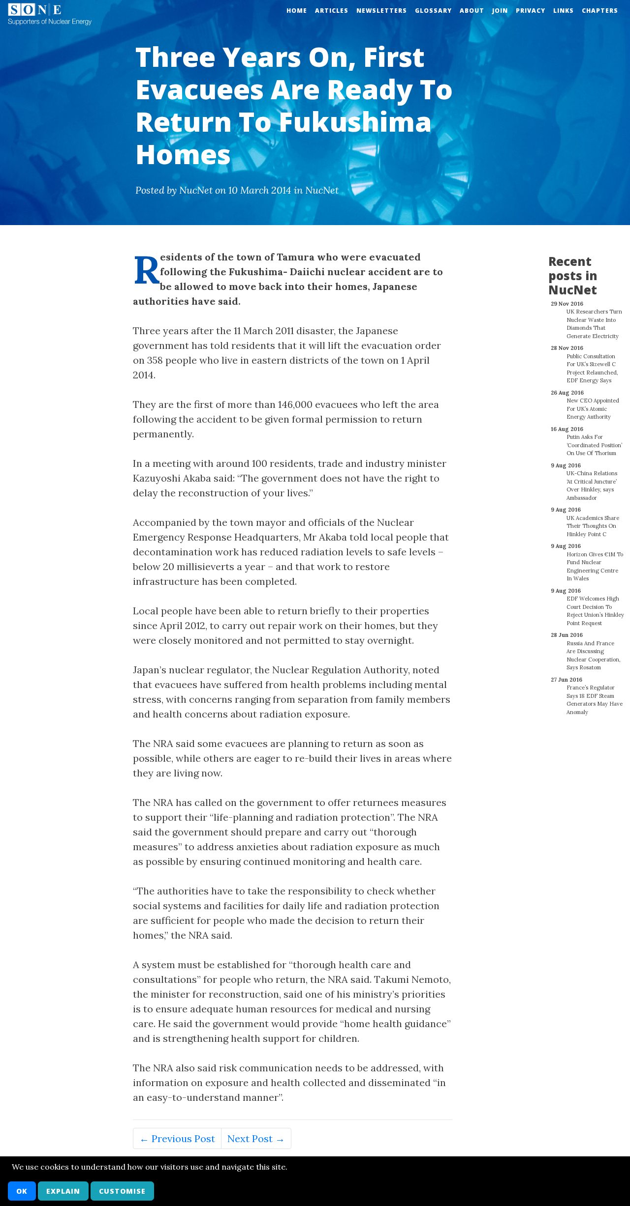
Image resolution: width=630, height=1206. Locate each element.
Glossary (433, 10)
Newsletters (381, 10)
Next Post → (256, 1138)
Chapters (600, 10)
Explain (63, 1191)
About (472, 10)
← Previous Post (177, 1138)
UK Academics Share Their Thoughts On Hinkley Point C (593, 526)
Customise (122, 1191)
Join (500, 10)
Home (296, 10)
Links (563, 10)
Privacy (530, 10)
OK (22, 1191)
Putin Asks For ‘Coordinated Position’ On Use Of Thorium (594, 445)
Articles (331, 10)
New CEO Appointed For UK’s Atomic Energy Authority (593, 408)
